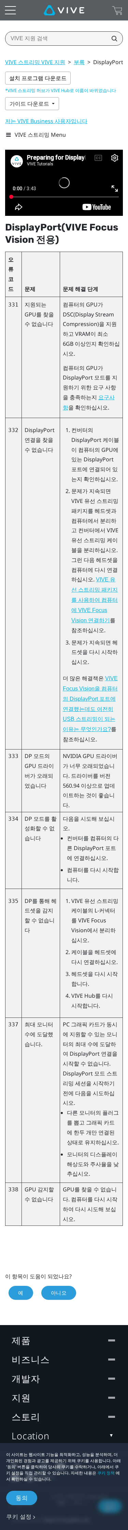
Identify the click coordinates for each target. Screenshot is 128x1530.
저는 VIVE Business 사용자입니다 (46, 121)
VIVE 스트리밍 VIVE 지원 (35, 62)
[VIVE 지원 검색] (112, 38)
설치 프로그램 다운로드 (38, 78)
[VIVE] (64, 10)
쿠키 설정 (19, 1516)
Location (30, 1435)
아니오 (59, 1292)
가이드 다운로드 (30, 103)
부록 (79, 62)
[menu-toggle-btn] (10, 10)
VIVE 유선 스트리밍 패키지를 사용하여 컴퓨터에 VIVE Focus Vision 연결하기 (94, 600)
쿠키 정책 (106, 1473)
